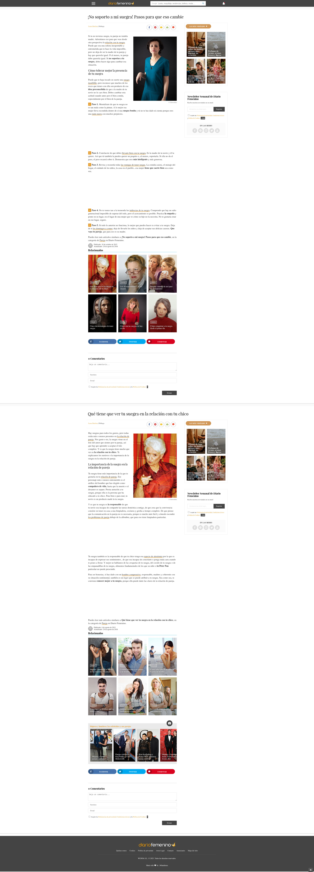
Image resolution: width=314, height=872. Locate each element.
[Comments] (173, 27)
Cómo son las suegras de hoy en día (131, 327)
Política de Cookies (139, 387)
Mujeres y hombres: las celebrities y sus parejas (110, 726)
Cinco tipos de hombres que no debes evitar (102, 710)
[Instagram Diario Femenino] (206, 130)
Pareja (102, 240)
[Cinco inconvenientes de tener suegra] (102, 331)
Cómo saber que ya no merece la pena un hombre (162, 670)
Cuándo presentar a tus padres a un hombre (131, 670)
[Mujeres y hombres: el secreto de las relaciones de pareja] (102, 674)
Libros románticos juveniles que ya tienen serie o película (195, 78)
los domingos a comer (102, 228)
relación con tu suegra (115, 42)
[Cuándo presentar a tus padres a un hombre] (132, 674)
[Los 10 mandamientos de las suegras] (132, 291)
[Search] (203, 3)
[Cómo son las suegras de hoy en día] (132, 331)
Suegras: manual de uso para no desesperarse (161, 287)
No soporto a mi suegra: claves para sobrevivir (162, 710)
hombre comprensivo (131, 574)
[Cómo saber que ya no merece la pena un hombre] (162, 674)
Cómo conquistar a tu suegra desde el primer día (161, 327)
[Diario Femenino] (121, 4)
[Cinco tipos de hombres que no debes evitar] (102, 714)
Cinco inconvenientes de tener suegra (101, 327)
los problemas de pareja (98, 517)
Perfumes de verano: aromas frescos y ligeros (214, 53)
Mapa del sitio (193, 850)
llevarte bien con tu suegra (134, 152)
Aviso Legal (160, 850)
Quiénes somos (121, 850)
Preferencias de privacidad (107, 387)
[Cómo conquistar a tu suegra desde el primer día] (162, 331)
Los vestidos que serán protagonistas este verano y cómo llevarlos (216, 78)
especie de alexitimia (153, 556)
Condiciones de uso (123, 387)
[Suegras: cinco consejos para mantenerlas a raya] (132, 714)
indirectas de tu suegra (140, 210)
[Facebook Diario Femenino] (195, 130)
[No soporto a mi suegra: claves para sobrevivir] (162, 714)
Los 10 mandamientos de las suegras (131, 287)
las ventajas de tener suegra (133, 164)
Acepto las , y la (118, 387)
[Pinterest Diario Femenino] (200, 130)
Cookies (132, 850)
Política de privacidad (145, 850)
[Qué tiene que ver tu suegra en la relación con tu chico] (102, 291)
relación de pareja (109, 476)
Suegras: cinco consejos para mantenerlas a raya (131, 710)
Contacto (170, 850)
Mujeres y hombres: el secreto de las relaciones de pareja (101, 670)
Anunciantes (181, 850)
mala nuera (97, 113)
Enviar (169, 393)
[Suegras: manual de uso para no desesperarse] (162, 291)
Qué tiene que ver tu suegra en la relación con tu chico (101, 287)
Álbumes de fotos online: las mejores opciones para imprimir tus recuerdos (195, 51)
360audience (163, 865)
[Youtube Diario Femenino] (217, 130)
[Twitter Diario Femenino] (212, 130)
